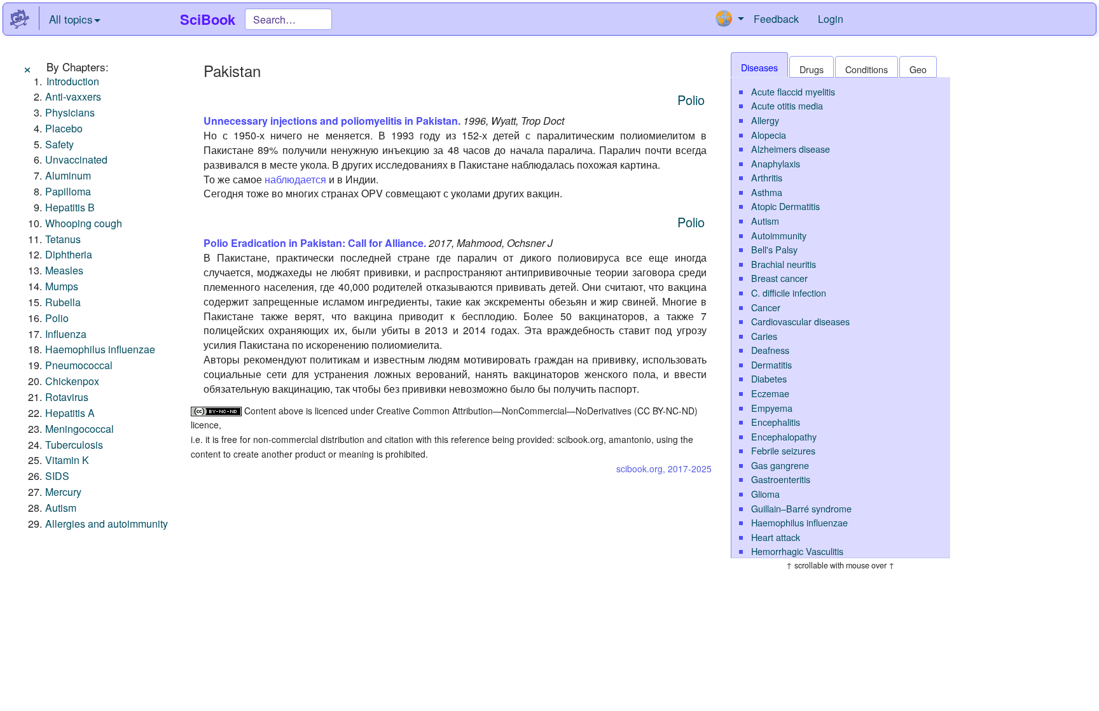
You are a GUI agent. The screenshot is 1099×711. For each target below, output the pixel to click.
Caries (764, 335)
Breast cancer (779, 278)
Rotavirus (66, 397)
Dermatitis (771, 364)
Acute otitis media (787, 105)
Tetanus (63, 239)
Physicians (70, 112)
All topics (71, 19)
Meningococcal (79, 428)
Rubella (63, 302)
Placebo (64, 128)
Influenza (65, 334)
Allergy (765, 120)
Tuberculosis (74, 444)
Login (830, 18)
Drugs (811, 69)
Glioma (765, 493)
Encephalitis (775, 421)
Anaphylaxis (775, 163)
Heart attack (775, 537)
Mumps (61, 286)
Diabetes (769, 378)
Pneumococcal (79, 365)
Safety (59, 144)
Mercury (63, 491)
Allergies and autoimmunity (106, 523)
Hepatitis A (70, 412)
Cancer (765, 307)
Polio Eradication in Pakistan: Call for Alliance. (315, 243)
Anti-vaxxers (73, 96)
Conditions (866, 69)
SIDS (57, 475)
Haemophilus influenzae (100, 349)
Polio (57, 318)
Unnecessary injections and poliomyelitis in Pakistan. (332, 120)
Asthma (766, 192)
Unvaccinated (76, 159)
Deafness (770, 349)
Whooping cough (83, 223)
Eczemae (770, 393)
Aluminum (68, 175)
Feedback (776, 18)
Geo (918, 69)
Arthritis (766, 177)
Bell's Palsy (774, 249)
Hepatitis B (70, 207)
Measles (64, 270)
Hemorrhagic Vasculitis (797, 551)
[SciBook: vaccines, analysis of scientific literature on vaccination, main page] (19, 19)
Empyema (771, 407)
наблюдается (295, 179)
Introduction (72, 81)
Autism (60, 507)
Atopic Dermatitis (785, 206)
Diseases (759, 67)
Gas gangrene (780, 465)
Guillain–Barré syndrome (801, 508)
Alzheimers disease (790, 148)
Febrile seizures (783, 450)
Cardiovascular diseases (800, 321)
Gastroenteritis (780, 479)
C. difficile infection (788, 292)
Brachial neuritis (783, 264)
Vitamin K (67, 460)
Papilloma (68, 191)
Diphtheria (68, 254)
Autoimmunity (778, 235)
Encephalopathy (784, 436)
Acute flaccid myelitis (793, 91)
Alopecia (768, 134)
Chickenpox (72, 381)
